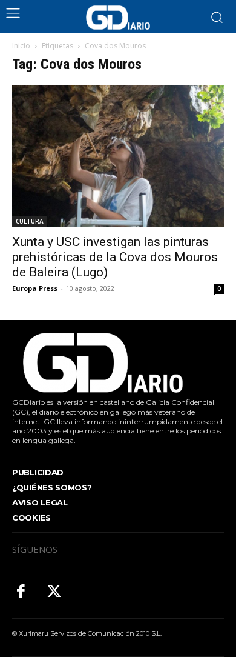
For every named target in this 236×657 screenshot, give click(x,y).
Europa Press (34, 288)
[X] (54, 592)
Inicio (21, 46)
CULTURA (30, 221)
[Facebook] (20, 592)
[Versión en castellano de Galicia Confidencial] (118, 17)
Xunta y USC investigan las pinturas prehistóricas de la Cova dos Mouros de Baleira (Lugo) (115, 257)
